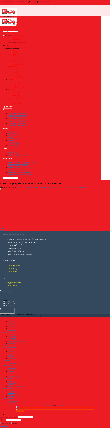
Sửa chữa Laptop (8, 106)
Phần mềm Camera (12, 152)
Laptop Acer (15, 29)
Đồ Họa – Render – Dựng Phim (20, 42)
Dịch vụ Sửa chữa (17, 103)
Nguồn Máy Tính (17, 74)
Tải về (5, 148)
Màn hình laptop (16, 93)
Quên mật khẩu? (4, 426)
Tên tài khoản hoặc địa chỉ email (8, 417)
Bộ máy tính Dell (17, 37)
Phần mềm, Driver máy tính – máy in (17, 155)
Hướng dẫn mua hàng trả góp (14, 282)
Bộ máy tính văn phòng (18, 35)
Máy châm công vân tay (18, 64)
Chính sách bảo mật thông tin (14, 272)
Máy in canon (16, 50)
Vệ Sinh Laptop (12, 142)
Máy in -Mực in (7, 158)
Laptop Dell (15, 22)
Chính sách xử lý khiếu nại (13, 265)
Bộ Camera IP (16, 82)
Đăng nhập (14, 423)
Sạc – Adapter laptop (17, 97)
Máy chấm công (7, 109)
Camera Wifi (16, 85)
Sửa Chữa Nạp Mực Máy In (15, 143)
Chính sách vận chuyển (12, 266)
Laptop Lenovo (16, 30)
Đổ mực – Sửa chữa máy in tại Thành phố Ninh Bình (21, 162)
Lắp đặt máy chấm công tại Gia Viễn (17, 116)
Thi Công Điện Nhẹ (13, 145)
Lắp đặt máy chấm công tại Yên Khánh (18, 121)
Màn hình (15, 72)
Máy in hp (15, 52)
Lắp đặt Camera (7, 108)
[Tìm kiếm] (4, 33)
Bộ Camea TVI (16, 83)
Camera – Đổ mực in (13, 99)
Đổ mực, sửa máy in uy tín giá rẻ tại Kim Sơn (19, 172)
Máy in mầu (15, 55)
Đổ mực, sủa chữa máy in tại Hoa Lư (17, 169)
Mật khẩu (3, 420)
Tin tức (9, 283)
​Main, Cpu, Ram (16, 68)
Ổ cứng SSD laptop (17, 95)
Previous (3, 228)
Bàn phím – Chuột (17, 75)
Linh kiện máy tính (12, 66)
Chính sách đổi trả (11, 268)
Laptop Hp (15, 24)
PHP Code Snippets (49, 405)
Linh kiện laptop (12, 89)
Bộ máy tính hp (16, 39)
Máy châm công (12, 61)
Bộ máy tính (11, 32)
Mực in (14, 54)
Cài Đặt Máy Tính (12, 138)
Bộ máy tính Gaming (17, 40)
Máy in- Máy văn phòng (13, 48)
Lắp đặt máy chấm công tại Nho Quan (17, 115)
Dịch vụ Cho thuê (17, 102)
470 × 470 (18, 187)
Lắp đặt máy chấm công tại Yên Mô (17, 123)
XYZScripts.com (61, 405)
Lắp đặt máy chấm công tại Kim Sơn (17, 118)
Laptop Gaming (16, 25)
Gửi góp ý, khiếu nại (12, 285)
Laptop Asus (15, 27)
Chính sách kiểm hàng (12, 271)
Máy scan (15, 57)
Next (2, 230)
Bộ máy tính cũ (16, 44)
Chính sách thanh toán (12, 263)
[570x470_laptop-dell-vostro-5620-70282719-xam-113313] (19, 225)
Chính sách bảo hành (12, 269)
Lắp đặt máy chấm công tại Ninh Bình (17, 113)
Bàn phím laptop (16, 92)
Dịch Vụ (5, 128)
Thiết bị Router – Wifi (18, 77)
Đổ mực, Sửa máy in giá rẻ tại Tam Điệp (18, 165)
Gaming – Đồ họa (12, 46)
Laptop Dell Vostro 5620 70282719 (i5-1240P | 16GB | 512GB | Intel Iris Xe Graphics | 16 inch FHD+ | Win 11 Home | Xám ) (55, 187)
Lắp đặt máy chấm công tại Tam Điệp (17, 120)
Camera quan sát (12, 79)
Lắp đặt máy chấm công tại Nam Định (17, 125)
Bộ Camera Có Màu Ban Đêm (19, 87)
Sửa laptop (10, 140)
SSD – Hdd (15, 70)
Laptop (10, 19)
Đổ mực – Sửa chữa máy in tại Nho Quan (18, 164)
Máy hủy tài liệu (16, 59)
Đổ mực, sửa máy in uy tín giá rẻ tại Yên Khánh (20, 174)
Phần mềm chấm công (13, 154)
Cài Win (10, 137)
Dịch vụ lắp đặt (12, 133)
